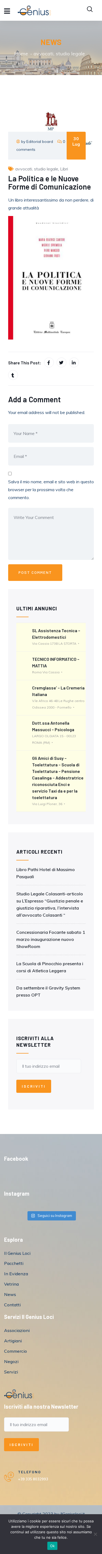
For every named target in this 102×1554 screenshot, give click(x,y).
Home (21, 53)
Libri (64, 169)
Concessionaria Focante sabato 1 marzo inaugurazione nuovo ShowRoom (50, 939)
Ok (52, 1546)
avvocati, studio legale (59, 53)
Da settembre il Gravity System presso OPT (48, 991)
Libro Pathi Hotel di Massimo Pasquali (45, 873)
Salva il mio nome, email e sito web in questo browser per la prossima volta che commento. (51, 489)
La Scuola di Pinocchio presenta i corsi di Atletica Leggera (49, 967)
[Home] (19, 1393)
